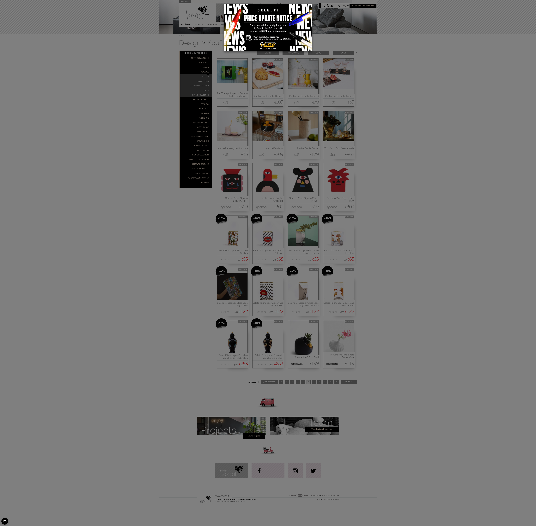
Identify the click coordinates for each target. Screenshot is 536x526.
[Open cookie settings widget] (4, 521)
